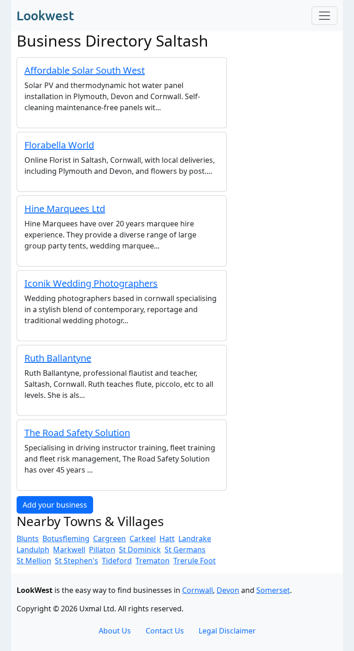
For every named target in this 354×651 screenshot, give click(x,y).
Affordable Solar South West (84, 70)
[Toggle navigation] (324, 15)
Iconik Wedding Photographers (91, 283)
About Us (115, 631)
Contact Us (165, 631)
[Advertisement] (287, 96)
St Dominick (140, 549)
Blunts (28, 538)
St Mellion (34, 561)
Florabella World (59, 145)
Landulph (33, 549)
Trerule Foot (194, 561)
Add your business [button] (55, 505)
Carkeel (143, 538)
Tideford (117, 561)
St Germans (185, 549)
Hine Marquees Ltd (64, 208)
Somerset (273, 590)
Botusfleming (65, 538)
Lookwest (45, 15)
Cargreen (109, 538)
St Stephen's (76, 561)
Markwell (69, 549)
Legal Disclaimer (227, 631)
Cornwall (197, 590)
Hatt (167, 538)
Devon (228, 590)
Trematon (153, 561)
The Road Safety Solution (77, 432)
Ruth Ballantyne (57, 358)
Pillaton (102, 549)
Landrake (194, 538)
